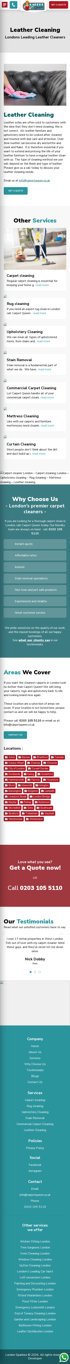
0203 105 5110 (30, 721)
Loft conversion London (35, 1277)
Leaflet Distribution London (35, 1331)
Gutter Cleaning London (35, 1265)
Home (35, 1046)
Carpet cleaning (35, 1100)
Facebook (35, 1165)
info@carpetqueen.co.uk (34, 181)
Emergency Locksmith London (35, 1307)
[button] (35, 999)
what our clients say (34, 640)
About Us (35, 1052)
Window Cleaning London (35, 1259)
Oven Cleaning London (35, 1253)
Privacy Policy (35, 1148)
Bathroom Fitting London (35, 1325)
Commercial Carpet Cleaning (35, 1124)
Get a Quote (58, 4)
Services (35, 1058)
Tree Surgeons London (35, 1247)
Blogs (35, 1076)
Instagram (35, 1171)
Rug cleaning (35, 1106)
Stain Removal (35, 1118)
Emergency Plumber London (35, 1289)
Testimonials (35, 1070)
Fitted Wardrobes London (35, 1295)
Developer (35, 1358)
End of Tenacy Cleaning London (35, 1313)
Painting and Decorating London (35, 1283)
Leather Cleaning (35, 1130)
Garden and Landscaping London (35, 1319)
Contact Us (15, 735)
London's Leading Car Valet (35, 1271)
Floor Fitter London (35, 1301)
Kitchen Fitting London (35, 1241)
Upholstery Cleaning (35, 1112)
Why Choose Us (35, 1064)
